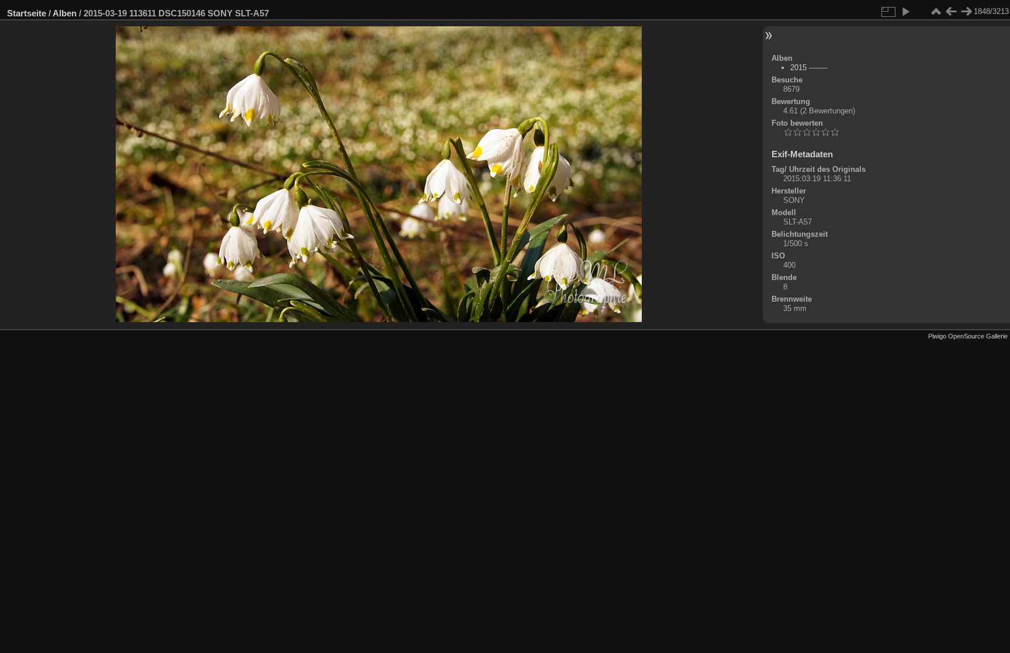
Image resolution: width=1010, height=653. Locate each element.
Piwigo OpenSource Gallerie (968, 336)
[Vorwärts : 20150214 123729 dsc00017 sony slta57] (966, 11)
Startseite (26, 13)
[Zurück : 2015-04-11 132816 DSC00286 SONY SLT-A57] (951, 11)
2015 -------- (809, 67)
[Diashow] (905, 11)
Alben (65, 13)
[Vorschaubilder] (935, 11)
